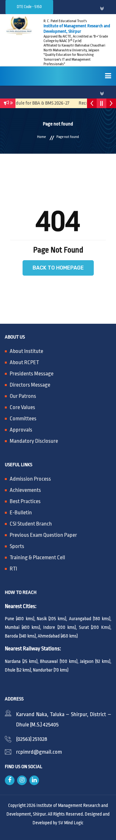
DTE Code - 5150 (29, 6)
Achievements (25, 490)
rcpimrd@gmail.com (39, 752)
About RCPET (24, 362)
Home (41, 137)
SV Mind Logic (70, 822)
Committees (23, 419)
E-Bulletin (21, 513)
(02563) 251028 (31, 739)
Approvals (21, 430)
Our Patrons (23, 396)
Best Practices (25, 501)
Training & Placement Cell (37, 557)
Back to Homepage (58, 268)
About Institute (26, 351)
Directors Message (30, 385)
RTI (13, 569)
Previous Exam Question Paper (43, 535)
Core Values (22, 407)
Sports (17, 546)
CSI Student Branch (31, 524)
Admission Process (30, 479)
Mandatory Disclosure (34, 441)
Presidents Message (31, 374)
